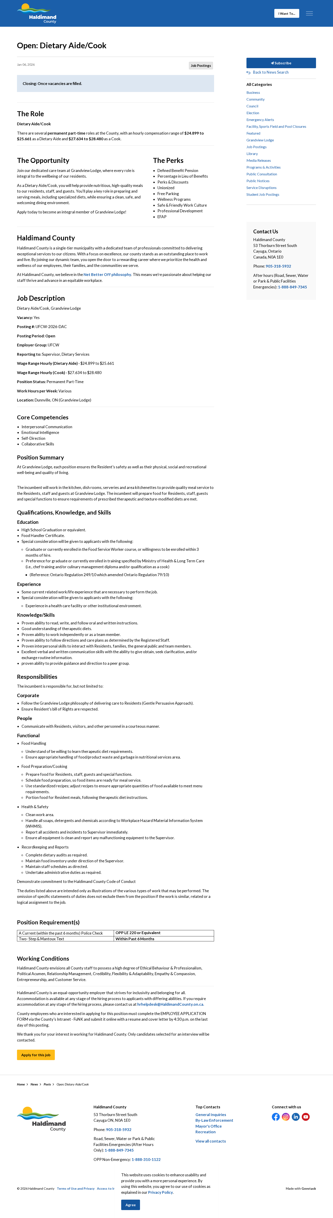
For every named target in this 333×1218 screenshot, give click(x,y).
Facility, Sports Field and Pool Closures (276, 126)
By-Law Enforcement (214, 1120)
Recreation (205, 1131)
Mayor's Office (208, 1126)
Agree (130, 1205)
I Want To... (286, 13)
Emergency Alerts (260, 119)
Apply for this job (36, 1055)
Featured (253, 133)
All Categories (259, 84)
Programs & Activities (263, 167)
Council (252, 106)
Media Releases (258, 160)
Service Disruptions (261, 187)
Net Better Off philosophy (107, 274)
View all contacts (210, 1141)
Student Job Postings (262, 194)
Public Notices (258, 181)
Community (255, 99)
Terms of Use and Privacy (75, 1188)
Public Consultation (261, 174)
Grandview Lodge (260, 140)
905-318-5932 (278, 266)
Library (252, 153)
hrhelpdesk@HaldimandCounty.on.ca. (170, 1004)
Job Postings (201, 65)
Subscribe (282, 63)
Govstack (309, 1188)
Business (253, 92)
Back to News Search (271, 72)
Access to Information (113, 1188)
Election (252, 113)
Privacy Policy (160, 1192)
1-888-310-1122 (146, 1159)
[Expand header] (309, 13)
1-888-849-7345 (292, 287)
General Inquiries (210, 1114)
